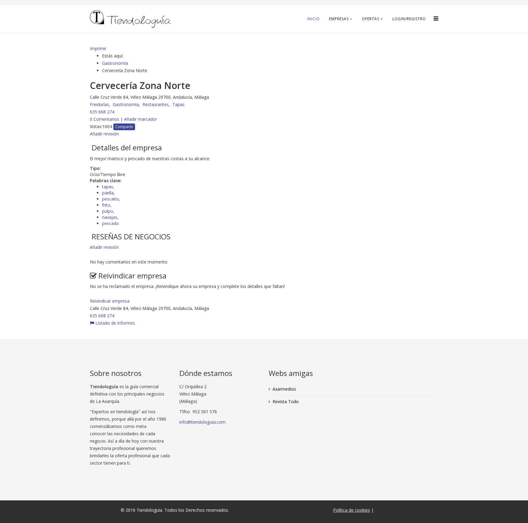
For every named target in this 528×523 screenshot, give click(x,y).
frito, (107, 205)
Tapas (178, 104)
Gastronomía (115, 63)
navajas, (111, 217)
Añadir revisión (104, 247)
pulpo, (109, 211)
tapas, (109, 187)
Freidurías (99, 104)
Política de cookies (351, 510)
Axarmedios (284, 389)
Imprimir (98, 48)
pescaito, (111, 199)
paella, (109, 193)
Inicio (313, 18)
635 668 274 (102, 112)
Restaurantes (155, 104)
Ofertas (370, 18)
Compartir (124, 126)
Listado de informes (114, 323)
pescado (110, 223)
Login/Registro (409, 18)
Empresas (339, 18)
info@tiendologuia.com (202, 422)
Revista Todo (286, 401)
